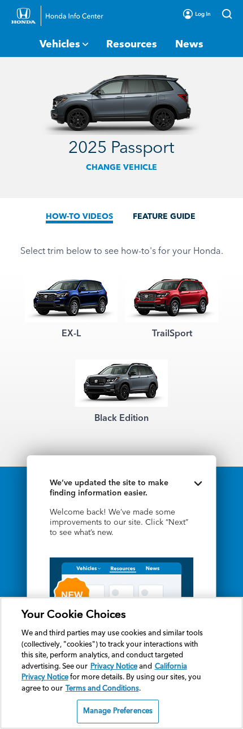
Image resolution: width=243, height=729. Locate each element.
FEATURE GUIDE (164, 217)
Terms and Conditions (102, 688)
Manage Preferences (118, 711)
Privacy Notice (113, 666)
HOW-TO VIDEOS (79, 217)
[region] (121, 663)
